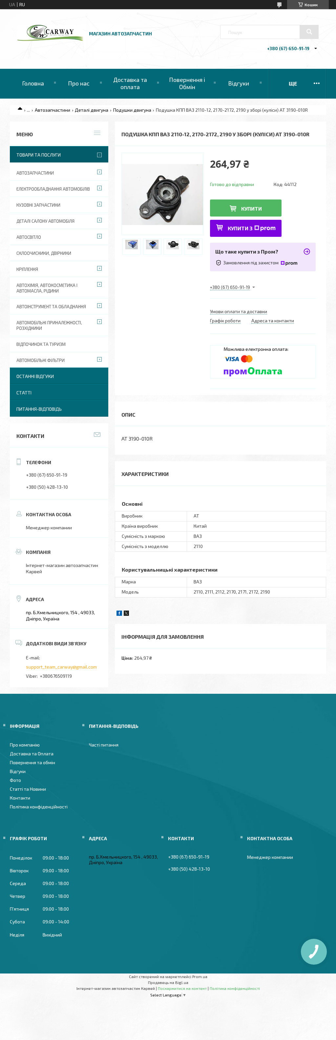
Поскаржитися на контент (182, 988)
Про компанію (25, 744)
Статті (24, 392)
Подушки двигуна (132, 110)
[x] (126, 614)
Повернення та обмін (32, 762)
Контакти (20, 798)
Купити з (240, 228)
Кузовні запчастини (38, 205)
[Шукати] (309, 32)
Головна (33, 83)
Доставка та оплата (130, 83)
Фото (15, 780)
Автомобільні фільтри (40, 360)
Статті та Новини (28, 789)
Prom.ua (199, 976)
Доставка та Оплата (31, 753)
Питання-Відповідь (39, 409)
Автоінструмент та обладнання (51, 306)
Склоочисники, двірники (43, 253)
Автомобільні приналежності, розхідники (49, 325)
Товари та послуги (38, 155)
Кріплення (27, 269)
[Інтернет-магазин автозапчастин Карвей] (50, 39)
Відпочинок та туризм (41, 344)
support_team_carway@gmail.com (61, 667)
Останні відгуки (35, 376)
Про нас (79, 83)
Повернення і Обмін (187, 83)
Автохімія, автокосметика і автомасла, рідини (46, 288)
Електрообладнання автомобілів (53, 189)
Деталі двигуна (91, 110)
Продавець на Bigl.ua (168, 982)
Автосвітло (28, 237)
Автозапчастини (52, 110)
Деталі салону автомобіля (45, 221)
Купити (251, 208)
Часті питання (103, 744)
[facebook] (119, 614)
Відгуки (238, 83)
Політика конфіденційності (39, 806)
